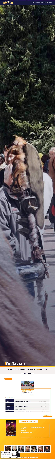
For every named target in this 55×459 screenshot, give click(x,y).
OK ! (3, 457)
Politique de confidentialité (16, 457)
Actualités (46, 2)
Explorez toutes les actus (47, 415)
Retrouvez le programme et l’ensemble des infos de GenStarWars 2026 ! (27, 457)
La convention (35, 2)
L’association (40, 2)
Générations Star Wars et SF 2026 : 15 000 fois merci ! (27, 391)
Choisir (10, 457)
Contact (50, 2)
